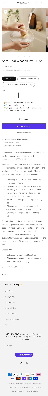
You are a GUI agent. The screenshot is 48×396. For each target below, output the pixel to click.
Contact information (18, 391)
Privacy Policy (10, 297)
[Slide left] (18, 56)
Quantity (5, 90)
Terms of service (25, 387)
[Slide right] (29, 56)
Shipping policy (36, 387)
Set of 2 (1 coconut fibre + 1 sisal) (18, 84)
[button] (5, 3)
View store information (13, 146)
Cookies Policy (10, 314)
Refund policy (37, 383)
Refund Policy (10, 302)
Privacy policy (13, 387)
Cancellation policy (32, 391)
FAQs (6, 325)
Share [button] (6, 274)
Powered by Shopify (25, 384)
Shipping (13, 70)
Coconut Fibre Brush (28, 79)
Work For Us (9, 291)
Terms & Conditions (12, 319)
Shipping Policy (10, 308)
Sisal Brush (9, 79)
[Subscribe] (40, 346)
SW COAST (16, 384)
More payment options (24, 132)
